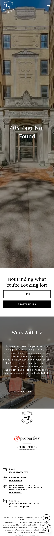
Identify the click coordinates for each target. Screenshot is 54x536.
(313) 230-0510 (15, 492)
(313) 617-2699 (15, 480)
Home (27, 294)
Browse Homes (27, 304)
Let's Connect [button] (27, 392)
